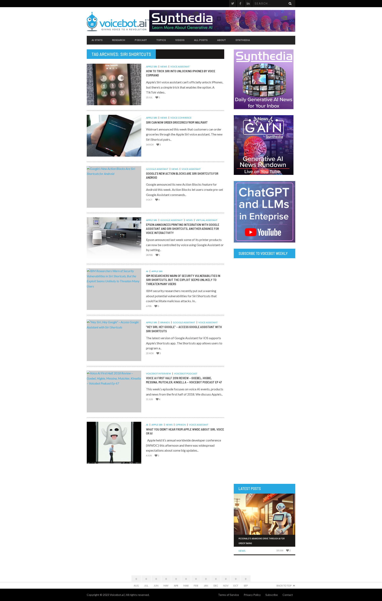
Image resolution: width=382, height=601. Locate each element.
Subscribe (271, 594)
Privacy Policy (252, 594)
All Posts (201, 40)
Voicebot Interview (158, 373)
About (221, 40)
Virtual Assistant (206, 220)
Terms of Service (228, 594)
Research (118, 40)
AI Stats (97, 40)
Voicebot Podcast (185, 373)
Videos (179, 40)
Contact (288, 594)
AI (147, 271)
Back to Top (284, 585)
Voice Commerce (181, 117)
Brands (165, 322)
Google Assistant (157, 169)
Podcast (141, 40)
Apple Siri (151, 66)
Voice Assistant (180, 66)
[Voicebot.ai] (118, 21)
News (163, 66)
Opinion (181, 424)
